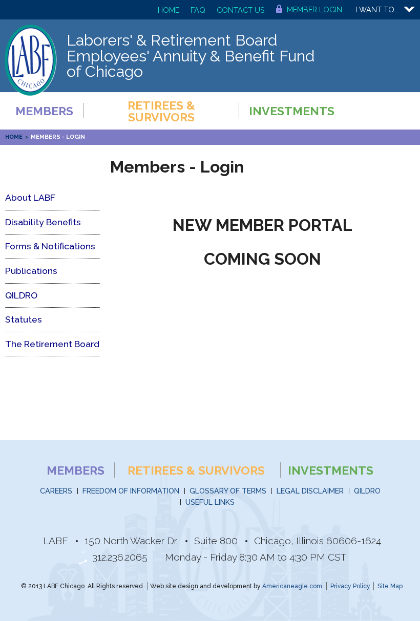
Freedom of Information (130, 490)
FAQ (198, 10)
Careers (56, 490)
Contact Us (241, 10)
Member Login (314, 9)
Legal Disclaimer (310, 490)
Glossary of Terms (228, 490)
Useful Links (210, 502)
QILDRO (367, 490)
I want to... (377, 9)
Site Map (390, 586)
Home (168, 10)
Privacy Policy (350, 586)
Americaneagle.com (292, 586)
